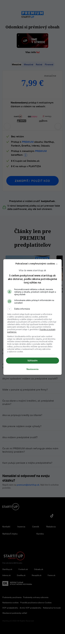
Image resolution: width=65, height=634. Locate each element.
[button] (32, 309)
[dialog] (32, 317)
